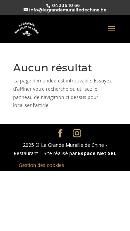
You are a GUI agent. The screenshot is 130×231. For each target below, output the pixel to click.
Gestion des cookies (41, 165)
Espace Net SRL (97, 153)
